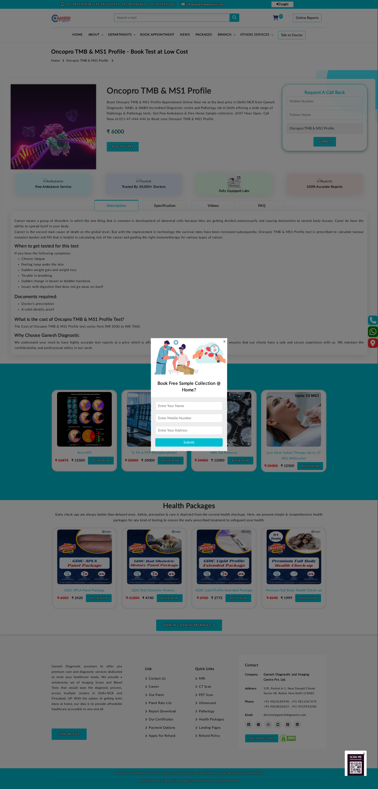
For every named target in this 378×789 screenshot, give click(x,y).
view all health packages (187, 625)
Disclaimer (208, 773)
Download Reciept (248, 773)
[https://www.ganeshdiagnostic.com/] (61, 18)
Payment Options (162, 727)
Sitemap (225, 773)
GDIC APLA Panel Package (84, 590)
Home (55, 60)
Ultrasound (207, 703)
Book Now (100, 460)
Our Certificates (161, 719)
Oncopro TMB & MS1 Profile (87, 60)
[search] (234, 18)
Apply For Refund (162, 735)
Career (154, 686)
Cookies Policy (185, 773)
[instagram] (268, 725)
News (185, 34)
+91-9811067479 (107, 4)
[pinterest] (288, 725)
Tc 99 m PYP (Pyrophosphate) (154, 452)
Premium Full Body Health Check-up (294, 590)
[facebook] (249, 725)
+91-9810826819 (135, 4)
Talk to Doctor (292, 35)
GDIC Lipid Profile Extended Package (223, 590)
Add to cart (122, 146)
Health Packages (211, 719)
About (94, 34)
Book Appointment (157, 34)
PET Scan (206, 695)
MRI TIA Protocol (224, 452)
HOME (77, 34)
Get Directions (262, 738)
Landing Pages (210, 727)
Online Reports (307, 18)
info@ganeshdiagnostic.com (205, 4)
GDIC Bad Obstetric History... (154, 590)
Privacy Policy (159, 773)
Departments (120, 34)
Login (284, 4)
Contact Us (69, 734)
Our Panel (156, 695)
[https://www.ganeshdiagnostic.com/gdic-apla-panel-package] (84, 557)
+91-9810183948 (79, 4)
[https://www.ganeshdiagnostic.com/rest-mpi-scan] (84, 419)
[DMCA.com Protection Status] (287, 738)
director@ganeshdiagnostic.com (285, 714)
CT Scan (205, 686)
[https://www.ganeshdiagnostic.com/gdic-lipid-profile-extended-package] (224, 557)
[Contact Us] (373, 321)
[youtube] (278, 725)
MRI (202, 678)
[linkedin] (297, 725)
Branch (225, 34)
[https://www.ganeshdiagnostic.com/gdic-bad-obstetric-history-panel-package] (154, 557)
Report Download (162, 711)
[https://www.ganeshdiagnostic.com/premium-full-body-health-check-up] (293, 557)
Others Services (255, 34)
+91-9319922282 (162, 4)
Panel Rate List (160, 703)
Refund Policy (209, 735)
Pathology (207, 711)
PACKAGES (204, 34)
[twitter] (258, 725)
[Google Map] (373, 344)
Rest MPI (84, 452)
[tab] (116, 205)
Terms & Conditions (131, 773)
